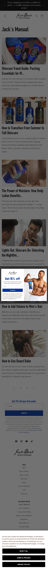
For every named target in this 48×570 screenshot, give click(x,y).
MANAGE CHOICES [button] (24, 564)
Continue (12, 290)
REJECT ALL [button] (24, 551)
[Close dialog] (45, 270)
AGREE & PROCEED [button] (24, 558)
